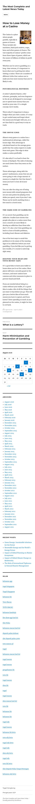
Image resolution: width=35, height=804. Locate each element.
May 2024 (8, 441)
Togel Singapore (9, 592)
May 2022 (8, 503)
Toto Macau (7, 602)
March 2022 (9, 509)
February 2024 (10, 449)
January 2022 (9, 514)
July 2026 (8, 404)
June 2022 (8, 501)
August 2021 (9, 527)
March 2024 (9, 446)
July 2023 (8, 467)
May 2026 (8, 410)
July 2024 (8, 436)
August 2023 (9, 464)
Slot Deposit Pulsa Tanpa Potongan (16, 769)
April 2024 (8, 444)
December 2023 (10, 454)
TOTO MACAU (8, 607)
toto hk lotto (7, 763)
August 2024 (9, 433)
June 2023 (8, 470)
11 (9, 370)
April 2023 (8, 475)
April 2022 (8, 506)
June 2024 (8, 438)
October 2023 (9, 459)
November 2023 (10, 457)
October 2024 (10, 428)
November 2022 (10, 488)
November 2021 (10, 519)
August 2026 (9, 402)
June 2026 (8, 407)
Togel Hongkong (9, 788)
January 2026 (9, 420)
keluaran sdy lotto (9, 774)
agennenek (8, 309)
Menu (6, 14)
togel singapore (8, 586)
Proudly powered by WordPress (12, 800)
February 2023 (10, 480)
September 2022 (11, 493)
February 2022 (10, 511)
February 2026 (10, 418)
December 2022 (10, 485)
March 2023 (9, 477)
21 (21, 374)
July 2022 (8, 498)
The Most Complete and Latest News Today (16, 7)
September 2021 (11, 524)
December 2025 (10, 423)
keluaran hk (7, 597)
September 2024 (11, 431)
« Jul (8, 386)
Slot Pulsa (6, 623)
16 (30, 370)
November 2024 (10, 425)
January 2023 (9, 483)
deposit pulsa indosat (10, 633)
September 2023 (11, 462)
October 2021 (9, 522)
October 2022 (10, 490)
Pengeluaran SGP (9, 792)
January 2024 (9, 451)
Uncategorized (7, 311)
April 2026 (8, 412)
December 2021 (10, 517)
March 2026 (9, 415)
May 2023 (8, 472)
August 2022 (9, 496)
